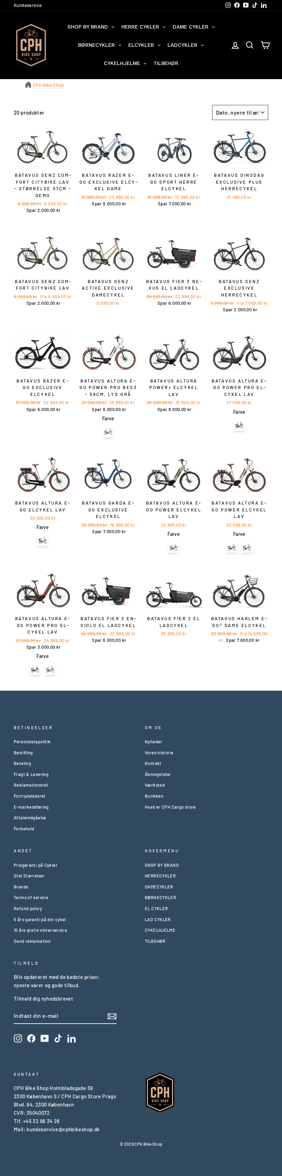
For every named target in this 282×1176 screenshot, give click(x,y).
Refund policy (28, 908)
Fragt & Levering (31, 774)
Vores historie (159, 752)
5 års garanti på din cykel (40, 919)
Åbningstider (158, 774)
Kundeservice (28, 5)
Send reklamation (32, 941)
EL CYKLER (156, 908)
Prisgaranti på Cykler (35, 865)
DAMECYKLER (159, 886)
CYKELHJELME (160, 930)
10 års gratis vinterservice (40, 930)
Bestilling (23, 752)
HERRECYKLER (160, 875)
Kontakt (153, 763)
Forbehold (24, 828)
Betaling (22, 763)
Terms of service (31, 897)
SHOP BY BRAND (162, 865)
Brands (21, 886)
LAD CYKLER (158, 919)
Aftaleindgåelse (30, 817)
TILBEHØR (155, 941)
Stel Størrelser (29, 875)
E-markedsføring (31, 807)
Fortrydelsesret (30, 796)
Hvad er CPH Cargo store (170, 807)
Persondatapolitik (32, 741)
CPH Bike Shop (48, 85)
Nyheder (153, 741)
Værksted (155, 785)
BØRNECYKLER (160, 897)
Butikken (154, 796)
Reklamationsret (31, 785)
